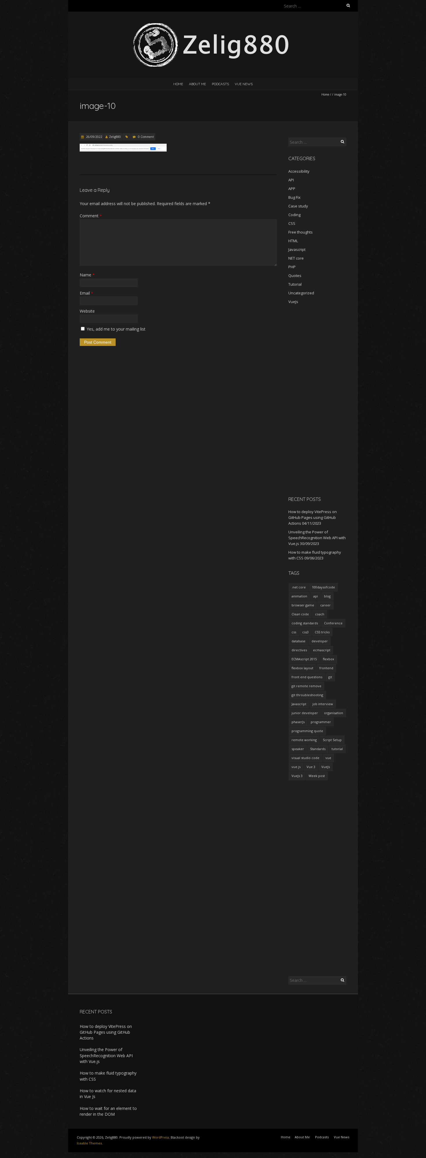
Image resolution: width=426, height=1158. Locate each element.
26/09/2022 (93, 137)
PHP (292, 266)
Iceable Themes (89, 1143)
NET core (296, 258)
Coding (294, 214)
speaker (298, 749)
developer (320, 641)
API (291, 180)
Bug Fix (294, 197)
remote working (304, 740)
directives (299, 650)
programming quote (307, 731)
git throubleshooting (307, 695)
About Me (197, 84)
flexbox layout (302, 668)
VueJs (293, 301)
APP (291, 188)
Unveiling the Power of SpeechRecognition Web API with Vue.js (317, 537)
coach (319, 614)
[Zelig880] (213, 26)
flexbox (328, 659)
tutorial (337, 749)
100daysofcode (323, 587)
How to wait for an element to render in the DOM (108, 1111)
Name (87, 275)
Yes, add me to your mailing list (115, 329)
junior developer (305, 713)
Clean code (300, 614)
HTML (293, 240)
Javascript (296, 249)
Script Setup (332, 740)
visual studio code (305, 758)
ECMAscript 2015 (304, 659)
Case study (298, 206)
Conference (333, 623)
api (315, 596)
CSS (291, 223)
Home (178, 84)
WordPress (160, 1137)
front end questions (307, 677)
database (298, 641)
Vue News (244, 84)
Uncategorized (301, 293)
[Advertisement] (317, 400)
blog (327, 596)
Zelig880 (115, 137)
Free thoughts (300, 232)
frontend (326, 668)
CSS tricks (322, 632)
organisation (333, 713)
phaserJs (298, 722)
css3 (305, 632)
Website (87, 311)
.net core (299, 587)
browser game (303, 605)
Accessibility (299, 171)
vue (328, 758)
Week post (317, 776)
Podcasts (220, 84)
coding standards (305, 623)
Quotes (294, 275)
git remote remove (306, 686)
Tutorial (295, 284)
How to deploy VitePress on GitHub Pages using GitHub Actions (312, 517)
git (330, 677)
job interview (322, 704)
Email (86, 293)
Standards (317, 749)
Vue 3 (311, 767)
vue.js (296, 767)
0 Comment (146, 137)
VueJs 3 (297, 776)
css (294, 632)
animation (299, 596)
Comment (91, 215)
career (325, 605)
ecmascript (321, 650)
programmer (321, 722)
